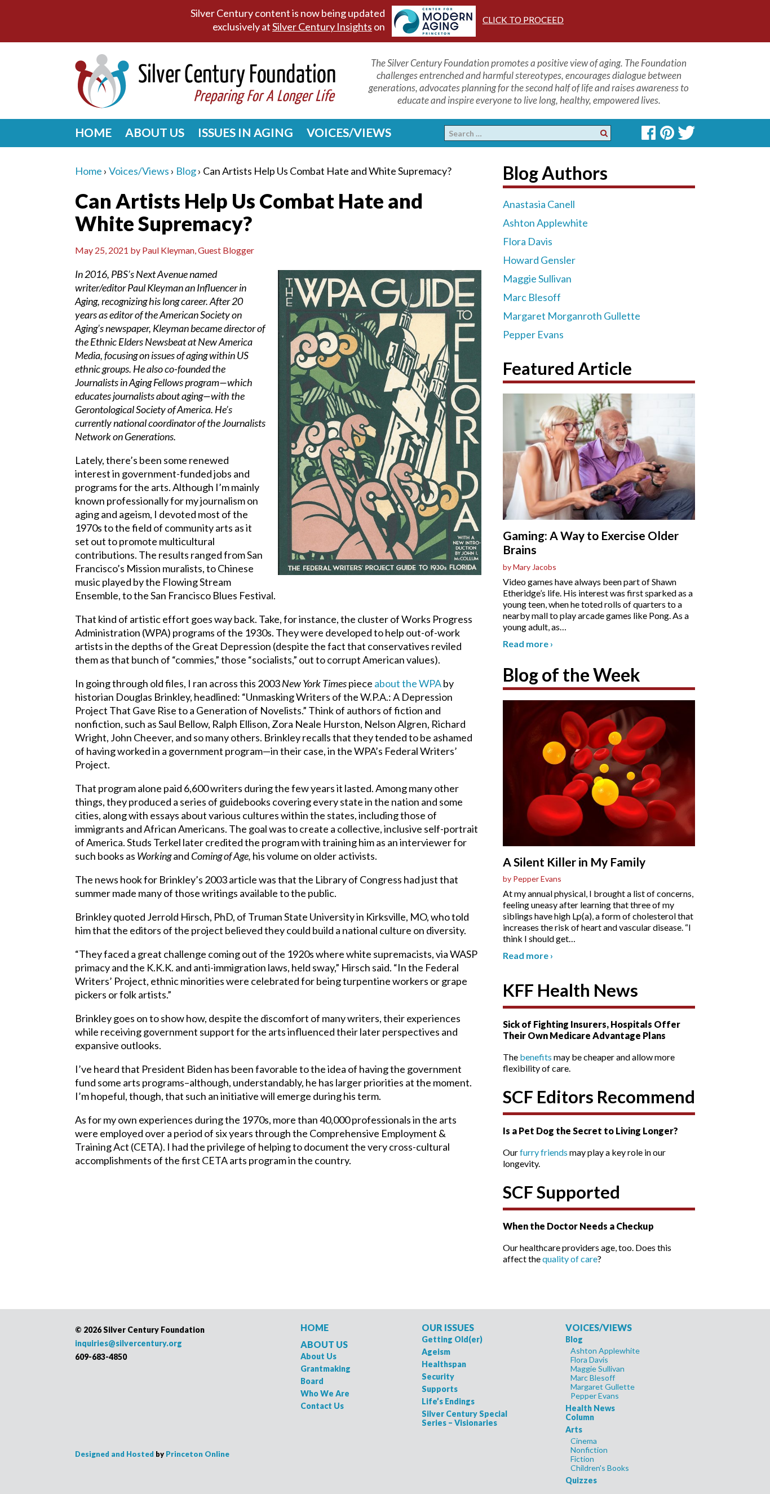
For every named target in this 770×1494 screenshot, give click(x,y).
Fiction (582, 1459)
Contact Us (322, 1406)
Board (312, 1381)
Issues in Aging (245, 132)
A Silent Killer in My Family (574, 862)
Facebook (648, 133)
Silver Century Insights (322, 26)
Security (438, 1376)
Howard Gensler (539, 260)
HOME (314, 1327)
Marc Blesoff (532, 297)
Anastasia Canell (539, 204)
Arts (573, 1429)
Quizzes (581, 1480)
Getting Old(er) (452, 1339)
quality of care (570, 1258)
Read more (528, 643)
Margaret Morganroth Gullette (571, 316)
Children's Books (599, 1468)
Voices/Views (349, 132)
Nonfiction (589, 1450)
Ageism (436, 1351)
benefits (536, 1056)
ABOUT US (324, 1344)
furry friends (544, 1152)
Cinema (583, 1441)
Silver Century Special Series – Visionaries (464, 1418)
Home (93, 132)
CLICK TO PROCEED (523, 20)
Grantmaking (325, 1368)
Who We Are (324, 1393)
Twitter (686, 133)
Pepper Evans (533, 334)
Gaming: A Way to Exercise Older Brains (591, 542)
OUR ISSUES (448, 1327)
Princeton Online (197, 1453)
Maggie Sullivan (537, 278)
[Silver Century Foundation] (205, 79)
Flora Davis (527, 241)
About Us (154, 132)
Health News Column (590, 1412)
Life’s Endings (448, 1401)
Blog (186, 171)
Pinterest (667, 133)
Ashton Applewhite (545, 222)
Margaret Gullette (602, 1386)
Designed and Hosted (114, 1453)
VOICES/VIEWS (598, 1327)
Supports (440, 1389)
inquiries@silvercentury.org (128, 1343)
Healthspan (444, 1364)
